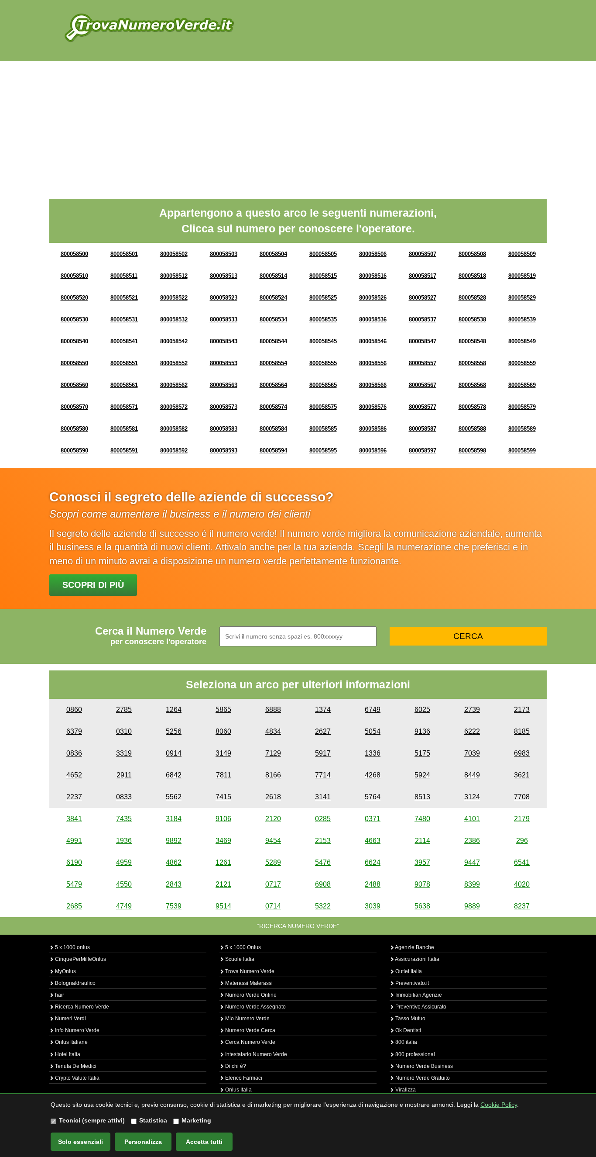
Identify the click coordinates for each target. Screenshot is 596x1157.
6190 (74, 862)
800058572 (174, 407)
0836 (74, 753)
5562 (174, 797)
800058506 (373, 254)
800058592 (174, 450)
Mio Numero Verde (247, 1018)
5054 (372, 731)
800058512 (174, 276)
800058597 (422, 450)
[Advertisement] (298, 127)
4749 (124, 906)
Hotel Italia (67, 1054)
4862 (174, 862)
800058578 (472, 407)
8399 (472, 884)
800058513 (223, 276)
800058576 (373, 407)
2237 (74, 797)
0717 (273, 884)
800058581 (124, 428)
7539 (174, 906)
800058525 (323, 297)
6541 (522, 862)
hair (59, 995)
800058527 (422, 297)
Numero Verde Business (423, 1066)
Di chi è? (235, 1066)
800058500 (74, 254)
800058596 (373, 450)
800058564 (273, 385)
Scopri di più (93, 585)
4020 (522, 884)
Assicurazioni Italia (416, 959)
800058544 (273, 341)
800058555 (323, 363)
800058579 (522, 407)
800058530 (74, 319)
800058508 (472, 254)
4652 (74, 775)
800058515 (323, 276)
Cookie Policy (498, 1104)
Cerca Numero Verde (249, 1042)
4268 (372, 775)
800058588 (472, 428)
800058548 (472, 341)
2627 (323, 731)
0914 (174, 753)
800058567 (422, 385)
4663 (372, 840)
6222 (472, 731)
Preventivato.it (411, 983)
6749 (372, 709)
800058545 (323, 341)
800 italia (405, 1042)
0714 (273, 906)
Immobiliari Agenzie (418, 995)
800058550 (74, 363)
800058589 (522, 428)
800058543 (223, 341)
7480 (422, 818)
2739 (472, 709)
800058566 (373, 385)
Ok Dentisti (407, 1030)
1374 (323, 709)
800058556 (373, 363)
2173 (522, 709)
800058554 (273, 363)
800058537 (422, 319)
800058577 (422, 407)
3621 (522, 775)
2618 (273, 797)
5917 (323, 753)
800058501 (124, 254)
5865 (223, 709)
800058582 (174, 428)
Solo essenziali (80, 1141)
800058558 (472, 363)
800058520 (74, 297)
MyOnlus (65, 971)
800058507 (422, 254)
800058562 (174, 385)
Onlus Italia (238, 1090)
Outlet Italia (408, 971)
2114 (422, 840)
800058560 (74, 385)
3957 (422, 862)
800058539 (522, 319)
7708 (522, 797)
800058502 (174, 254)
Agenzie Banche (414, 947)
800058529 (522, 297)
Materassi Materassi (248, 983)
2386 (472, 840)
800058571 (124, 407)
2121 (223, 884)
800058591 (124, 450)
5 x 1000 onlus (72, 947)
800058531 (124, 319)
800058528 (472, 297)
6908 (323, 884)
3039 (372, 906)
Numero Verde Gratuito (422, 1078)
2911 (124, 775)
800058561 (124, 385)
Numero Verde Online (250, 995)
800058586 (373, 428)
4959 (124, 862)
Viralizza (405, 1090)
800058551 (124, 363)
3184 (174, 818)
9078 (422, 884)
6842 (174, 775)
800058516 (373, 276)
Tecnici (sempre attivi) (92, 1120)
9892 (174, 840)
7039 (472, 753)
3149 (223, 753)
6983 (522, 753)
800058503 (223, 254)
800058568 (472, 385)
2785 (124, 709)
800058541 (124, 341)
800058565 (323, 385)
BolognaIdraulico (75, 983)
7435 (124, 818)
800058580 (74, 428)
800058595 (323, 450)
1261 (223, 862)
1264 (174, 709)
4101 (472, 818)
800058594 (273, 450)
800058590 (74, 450)
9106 (223, 818)
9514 (223, 906)
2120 (273, 818)
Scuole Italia (239, 959)
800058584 (273, 428)
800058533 (223, 319)
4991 (74, 840)
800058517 (422, 276)
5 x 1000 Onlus (242, 947)
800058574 (273, 407)
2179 (522, 818)
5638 (422, 906)
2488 (372, 884)
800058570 (74, 407)
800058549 (522, 341)
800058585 (323, 428)
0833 (124, 797)
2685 (74, 906)
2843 (174, 884)
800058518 (472, 276)
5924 (422, 775)
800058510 (74, 276)
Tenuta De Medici (75, 1066)
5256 (174, 731)
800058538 (472, 319)
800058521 (124, 297)
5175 (422, 753)
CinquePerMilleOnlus (80, 959)
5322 (323, 906)
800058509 (522, 254)
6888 (273, 709)
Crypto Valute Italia (76, 1078)
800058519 (522, 276)
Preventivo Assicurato (420, 1007)
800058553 (223, 363)
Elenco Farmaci (243, 1078)
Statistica (153, 1120)
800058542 (174, 341)
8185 (522, 731)
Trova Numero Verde (249, 971)
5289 (273, 862)
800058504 (273, 254)
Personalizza (143, 1141)
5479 (74, 884)
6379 (74, 731)
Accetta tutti (204, 1141)
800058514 (273, 276)
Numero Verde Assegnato (255, 1007)
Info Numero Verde (76, 1030)
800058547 (422, 341)
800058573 (223, 407)
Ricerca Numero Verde (81, 1007)
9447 (472, 862)
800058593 (223, 450)
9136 (422, 731)
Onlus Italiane (71, 1042)
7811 (223, 775)
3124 (472, 797)
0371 (372, 818)
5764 (372, 797)
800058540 (74, 341)
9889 (472, 906)
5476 (323, 862)
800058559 (522, 363)
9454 (273, 840)
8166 (273, 775)
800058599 (522, 450)
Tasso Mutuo (409, 1018)
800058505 (323, 254)
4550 (124, 884)
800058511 (123, 276)
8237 (522, 906)
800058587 (422, 428)
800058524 (273, 297)
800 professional (414, 1054)
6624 (372, 862)
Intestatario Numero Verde (255, 1054)
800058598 (472, 450)
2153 (323, 840)
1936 (124, 840)
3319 (124, 753)
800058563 (223, 385)
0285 (323, 818)
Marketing (196, 1120)
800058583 (223, 428)
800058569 (522, 385)
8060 (223, 731)
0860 (74, 709)
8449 (472, 775)
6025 (422, 709)
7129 (273, 753)
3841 (74, 818)
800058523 (223, 297)
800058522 (174, 297)
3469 (223, 840)
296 (522, 840)
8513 (422, 797)
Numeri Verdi (70, 1018)
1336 (372, 753)
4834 (273, 731)
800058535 (323, 319)
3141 (323, 797)
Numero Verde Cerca (249, 1030)
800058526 (373, 297)
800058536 (373, 319)
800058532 (174, 319)
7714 (323, 775)
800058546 (373, 341)
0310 (124, 731)
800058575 (323, 407)
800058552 (174, 363)
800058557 (422, 363)
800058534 (273, 319)
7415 (223, 797)
